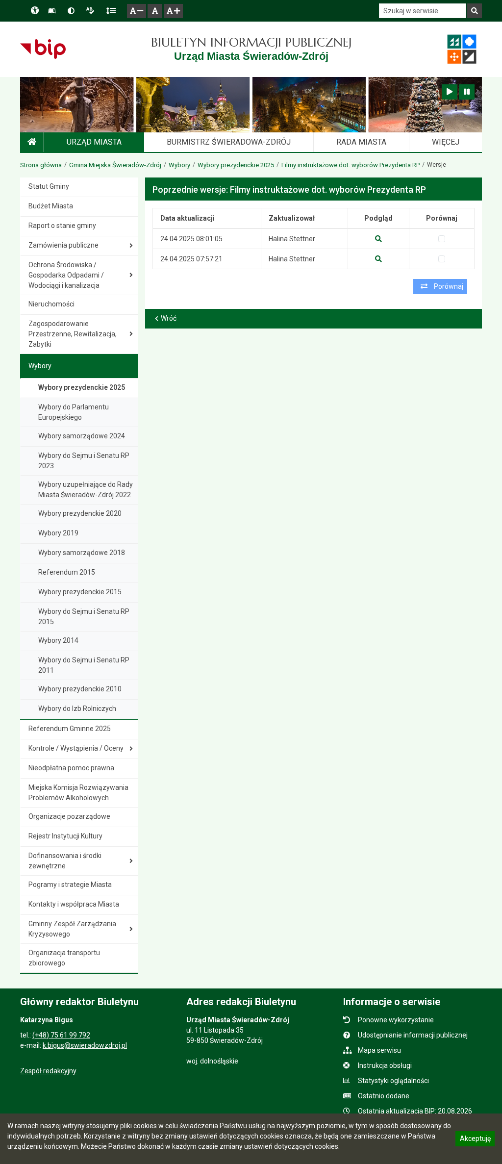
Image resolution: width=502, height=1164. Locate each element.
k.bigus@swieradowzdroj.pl (85, 1045)
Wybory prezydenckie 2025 (236, 165)
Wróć (168, 318)
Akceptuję (475, 1140)
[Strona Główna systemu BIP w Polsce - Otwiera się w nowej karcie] (43, 49)
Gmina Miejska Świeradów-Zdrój (115, 165)
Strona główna (41, 165)
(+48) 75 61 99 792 (61, 1035)
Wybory (179, 165)
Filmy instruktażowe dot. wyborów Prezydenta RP (350, 165)
